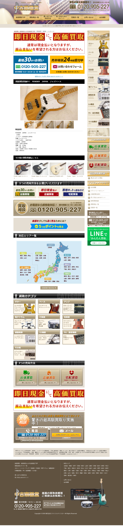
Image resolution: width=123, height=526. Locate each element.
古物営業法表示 (95, 194)
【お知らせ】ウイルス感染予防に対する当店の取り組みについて (61, 26)
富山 (82, 468)
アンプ (91, 62)
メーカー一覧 (93, 132)
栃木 (98, 466)
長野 (98, 468)
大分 (105, 473)
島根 (102, 470)
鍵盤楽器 (91, 96)
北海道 (66, 466)
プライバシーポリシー (97, 191)
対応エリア (67, 463)
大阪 (81, 470)
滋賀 (73, 470)
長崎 (97, 473)
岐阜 (102, 468)
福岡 (89, 473)
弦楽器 (92, 70)
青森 (70, 466)
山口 (69, 473)
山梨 (94, 468)
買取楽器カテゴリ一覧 (21, 466)
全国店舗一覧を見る (48, 288)
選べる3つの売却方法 (21, 475)
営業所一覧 (94, 207)
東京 (69, 468)
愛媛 (81, 473)
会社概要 (93, 187)
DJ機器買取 (18, 470)
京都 (77, 470)
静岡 (106, 468)
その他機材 (92, 122)
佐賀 (93, 473)
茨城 (94, 466)
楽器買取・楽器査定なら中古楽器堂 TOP (24, 31)
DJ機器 (91, 105)
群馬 (102, 466)
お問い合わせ (67, 480)
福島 (90, 466)
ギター (91, 44)
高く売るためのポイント (98, 197)
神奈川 (74, 468)
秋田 (82, 466)
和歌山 (94, 470)
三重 (69, 470)
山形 (86, 466)
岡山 (106, 470)
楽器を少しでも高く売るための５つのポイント (49, 76)
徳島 (73, 473)
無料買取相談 (95, 201)
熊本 (101, 473)
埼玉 (106, 466)
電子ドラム (92, 88)
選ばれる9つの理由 (96, 178)
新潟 (78, 468)
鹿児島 (70, 475)
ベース (91, 53)
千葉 (65, 468)
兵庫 (85, 470)
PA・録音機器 (94, 114)
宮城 (78, 466)
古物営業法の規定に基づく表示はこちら (89, 12)
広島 (65, 473)
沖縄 (74, 475)
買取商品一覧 (95, 204)
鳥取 (98, 470)
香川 (77, 473)
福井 (90, 468)
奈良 (89, 470)
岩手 (74, 466)
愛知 (65, 470)
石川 (86, 468)
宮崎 (65, 475)
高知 (85, 473)
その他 (34, 470)
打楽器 (91, 79)
